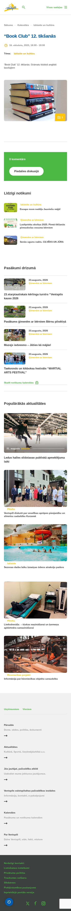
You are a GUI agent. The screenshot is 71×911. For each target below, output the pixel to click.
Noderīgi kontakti (14, 863)
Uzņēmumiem (11, 709)
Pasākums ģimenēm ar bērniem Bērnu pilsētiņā (35, 321)
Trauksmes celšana (15, 878)
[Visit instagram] (43, 903)
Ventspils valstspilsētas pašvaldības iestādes (29, 791)
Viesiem (27, 709)
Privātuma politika (14, 873)
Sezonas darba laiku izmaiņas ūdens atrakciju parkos (34, 567)
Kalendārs (9, 812)
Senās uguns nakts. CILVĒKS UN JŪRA (42, 242)
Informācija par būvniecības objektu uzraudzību (31, 678)
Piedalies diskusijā (26, 171)
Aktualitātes (11, 747)
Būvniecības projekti (19, 675)
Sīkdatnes (10, 882)
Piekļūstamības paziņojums (20, 887)
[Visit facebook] (35, 903)
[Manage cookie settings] (9, 902)
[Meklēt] (23, 7)
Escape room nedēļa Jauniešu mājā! (40, 209)
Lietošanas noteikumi (16, 868)
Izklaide (25, 448)
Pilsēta (11, 509)
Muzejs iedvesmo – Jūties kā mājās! (27, 345)
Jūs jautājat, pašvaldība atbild (21, 769)
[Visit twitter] (27, 903)
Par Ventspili (11, 834)
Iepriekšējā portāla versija (19, 892)
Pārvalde (9, 725)
